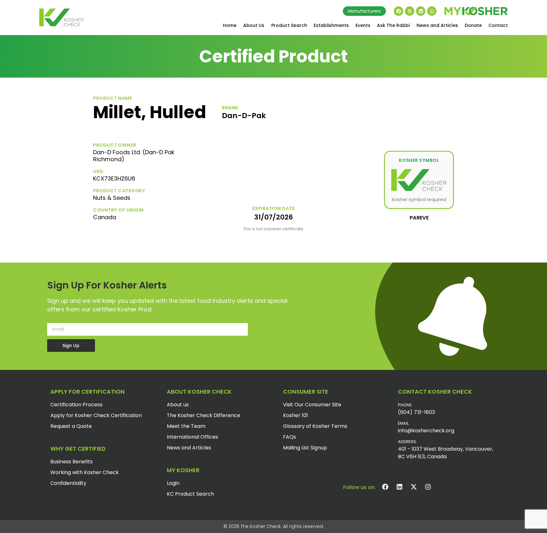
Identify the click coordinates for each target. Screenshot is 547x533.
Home (229, 25)
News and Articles (437, 25)
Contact (498, 25)
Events (362, 25)
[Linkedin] (420, 11)
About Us (253, 25)
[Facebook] (398, 11)
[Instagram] (428, 487)
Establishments (331, 25)
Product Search (289, 25)
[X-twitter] (409, 11)
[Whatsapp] (432, 11)
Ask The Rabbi (393, 25)
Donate (473, 25)
